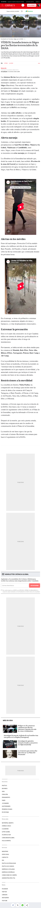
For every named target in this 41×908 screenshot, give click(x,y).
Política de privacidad (9, 863)
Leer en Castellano (5, 8)
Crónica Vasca (6, 826)
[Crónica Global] (13, 5)
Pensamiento (6, 797)
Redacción (3, 68)
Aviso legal (5, 854)
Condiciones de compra (9, 875)
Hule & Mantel (6, 840)
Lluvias (11, 63)
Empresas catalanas (8, 869)
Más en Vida (8, 720)
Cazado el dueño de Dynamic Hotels (16, 1)
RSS (3, 860)
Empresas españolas (8, 872)
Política (4, 785)
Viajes (3, 800)
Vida (3, 791)
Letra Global (6, 832)
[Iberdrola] (29, 11)
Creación (5, 794)
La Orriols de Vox (30, 1)
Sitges (6, 63)
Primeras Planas (7, 809)
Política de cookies (8, 866)
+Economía (5, 803)
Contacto (5, 857)
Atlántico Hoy (6, 835)
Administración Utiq (8, 878)
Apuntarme (35, 585)
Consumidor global (8, 837)
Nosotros (5, 851)
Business (4, 788)
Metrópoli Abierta (7, 823)
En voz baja (5, 812)
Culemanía (5, 829)
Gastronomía (6, 806)
